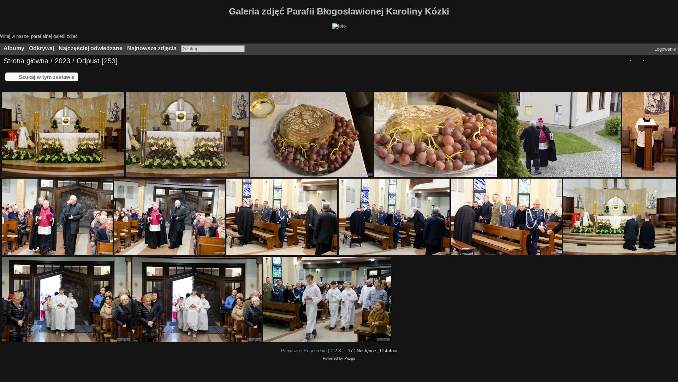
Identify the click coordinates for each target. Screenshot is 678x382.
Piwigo (349, 358)
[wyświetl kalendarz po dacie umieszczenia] (659, 60)
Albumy (14, 48)
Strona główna (26, 61)
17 (350, 350)
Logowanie (665, 49)
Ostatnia (388, 350)
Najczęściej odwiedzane (91, 48)
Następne (366, 350)
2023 (62, 61)
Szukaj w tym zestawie (47, 77)
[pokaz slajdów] (650, 60)
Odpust (88, 61)
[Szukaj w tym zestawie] (615, 60)
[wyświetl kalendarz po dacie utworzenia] (669, 60)
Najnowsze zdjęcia (152, 48)
